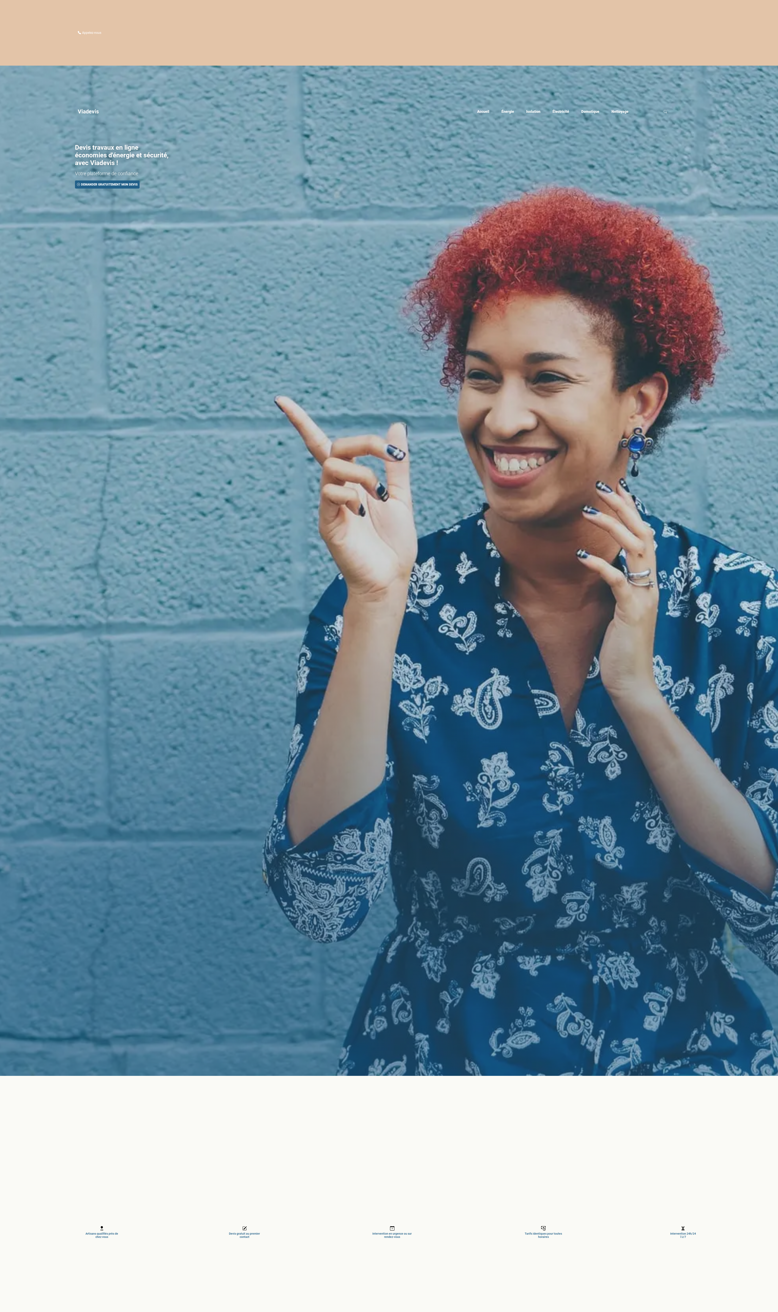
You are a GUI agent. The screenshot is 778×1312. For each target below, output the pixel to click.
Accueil (483, 111)
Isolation (533, 111)
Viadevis (88, 111)
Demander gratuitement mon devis (109, 184)
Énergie (507, 111)
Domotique (590, 111)
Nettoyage (619, 111)
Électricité (561, 111)
